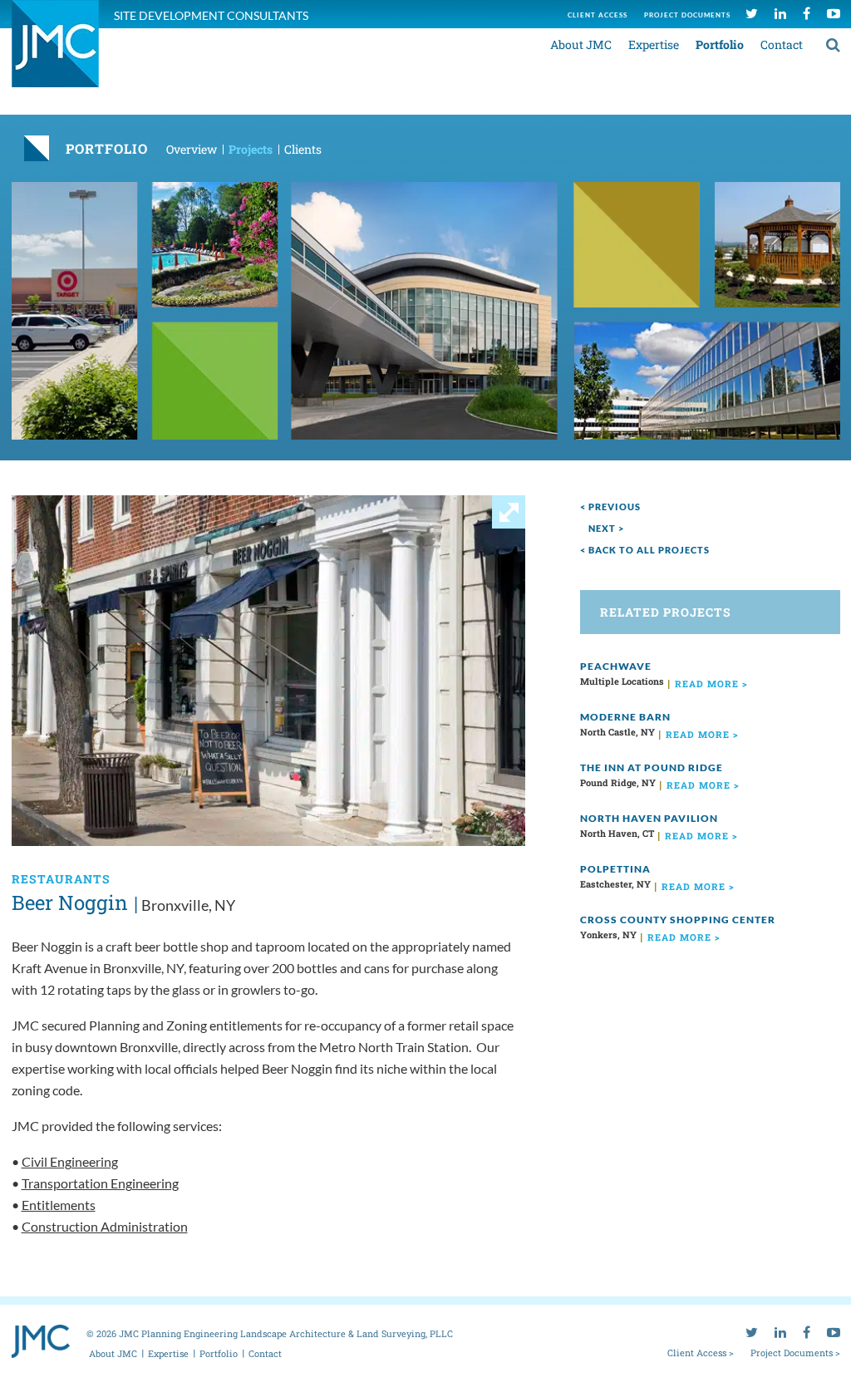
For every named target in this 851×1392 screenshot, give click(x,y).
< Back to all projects (645, 549)
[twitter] (751, 13)
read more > (711, 683)
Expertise (653, 44)
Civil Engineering (70, 1161)
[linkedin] (780, 13)
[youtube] (833, 13)
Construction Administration (105, 1226)
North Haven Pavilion (649, 818)
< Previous (610, 506)
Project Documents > (795, 1352)
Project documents (687, 15)
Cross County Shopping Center (677, 919)
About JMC (581, 44)
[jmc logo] (55, 53)
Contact (781, 44)
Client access (597, 15)
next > (606, 528)
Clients (303, 149)
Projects (251, 149)
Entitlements (59, 1204)
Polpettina (615, 869)
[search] (833, 44)
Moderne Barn (625, 717)
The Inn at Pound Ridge (651, 767)
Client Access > (700, 1352)
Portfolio (720, 44)
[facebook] (806, 13)
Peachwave (616, 666)
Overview (191, 149)
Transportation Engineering (100, 1183)
